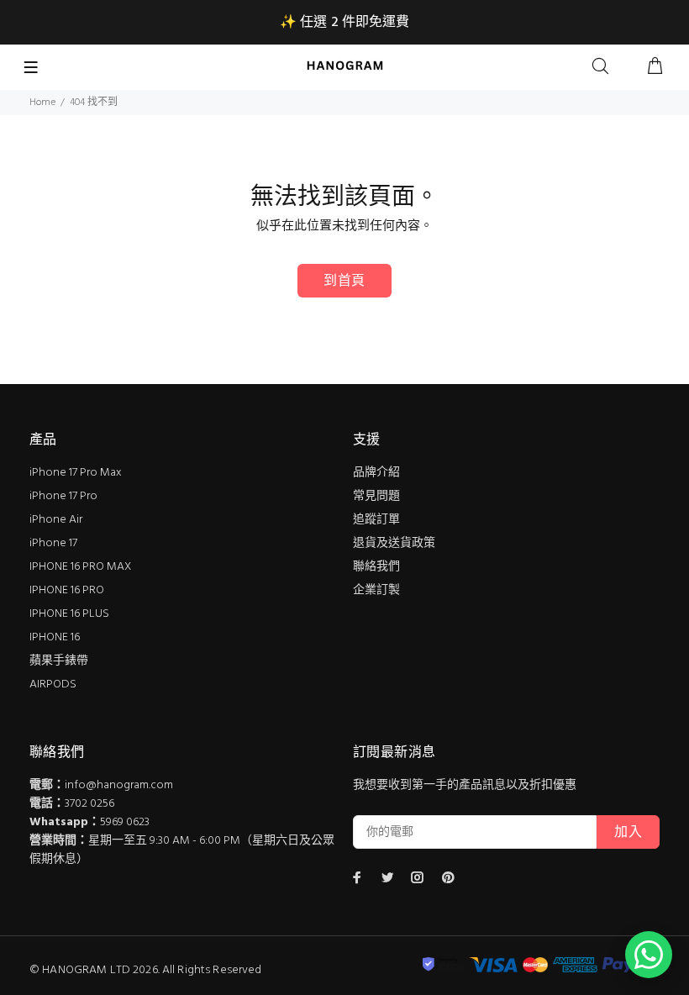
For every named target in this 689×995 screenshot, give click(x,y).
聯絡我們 (376, 566)
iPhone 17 (53, 543)
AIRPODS (52, 684)
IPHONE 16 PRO (66, 590)
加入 (628, 833)
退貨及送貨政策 (394, 543)
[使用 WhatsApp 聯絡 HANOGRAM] (648, 954)
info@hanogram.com (119, 785)
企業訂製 (376, 590)
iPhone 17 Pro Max (75, 472)
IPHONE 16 (54, 637)
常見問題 (376, 496)
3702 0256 (89, 803)
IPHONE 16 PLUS (69, 614)
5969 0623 (125, 822)
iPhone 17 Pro (63, 496)
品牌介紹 (376, 472)
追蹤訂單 (376, 519)
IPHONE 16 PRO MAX (80, 566)
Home (42, 102)
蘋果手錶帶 (58, 661)
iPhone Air (55, 519)
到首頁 (344, 281)
